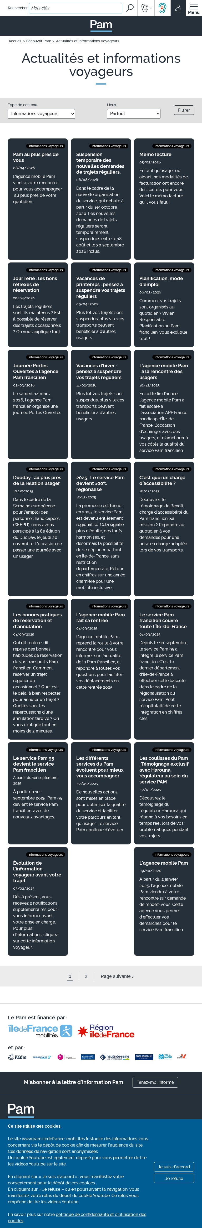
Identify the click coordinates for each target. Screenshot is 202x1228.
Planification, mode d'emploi (161, 281)
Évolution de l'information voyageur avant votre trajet (37, 872)
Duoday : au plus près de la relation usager (37, 480)
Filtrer (184, 110)
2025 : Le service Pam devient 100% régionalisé (100, 483)
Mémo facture (155, 154)
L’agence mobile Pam (163, 863)
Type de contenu (22, 105)
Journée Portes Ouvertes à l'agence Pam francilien (35, 371)
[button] (146, 8)
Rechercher (18, 8)
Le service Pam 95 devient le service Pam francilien (33, 764)
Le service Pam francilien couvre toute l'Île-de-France (163, 620)
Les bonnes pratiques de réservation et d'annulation (37, 620)
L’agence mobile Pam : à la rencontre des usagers (163, 371)
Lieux (111, 105)
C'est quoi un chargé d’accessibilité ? (162, 480)
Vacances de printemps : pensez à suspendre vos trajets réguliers (100, 287)
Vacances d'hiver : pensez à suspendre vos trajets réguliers (99, 371)
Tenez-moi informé (155, 1082)
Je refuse (174, 1178)
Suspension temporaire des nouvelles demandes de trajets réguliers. (100, 163)
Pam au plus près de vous (36, 157)
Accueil (15, 41)
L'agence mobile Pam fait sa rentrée (100, 617)
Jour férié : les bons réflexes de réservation (35, 284)
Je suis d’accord (174, 1166)
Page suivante (117, 976)
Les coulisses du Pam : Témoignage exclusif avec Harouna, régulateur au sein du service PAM (164, 770)
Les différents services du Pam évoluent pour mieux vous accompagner (100, 767)
